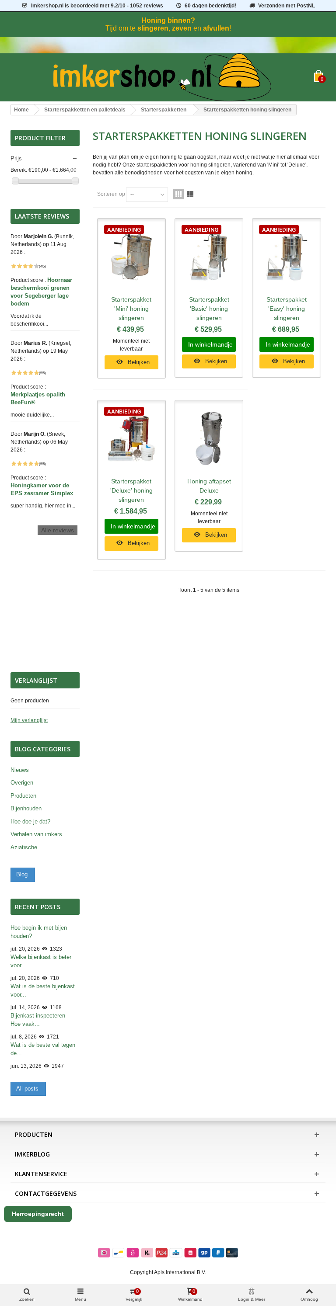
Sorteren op (111, 194)
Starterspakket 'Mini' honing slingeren (131, 308)
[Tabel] (178, 194)
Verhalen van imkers (36, 834)
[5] (36, 266)
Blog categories (42, 749)
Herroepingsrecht (38, 1213)
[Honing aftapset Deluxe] (208, 438)
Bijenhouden (26, 808)
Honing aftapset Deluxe (209, 486)
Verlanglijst (36, 680)
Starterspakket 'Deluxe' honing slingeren (131, 490)
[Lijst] (190, 194)
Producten (23, 795)
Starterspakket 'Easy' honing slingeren (286, 308)
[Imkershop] (162, 77)
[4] (30, 266)
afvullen (216, 28)
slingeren (152, 28)
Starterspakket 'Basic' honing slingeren (209, 308)
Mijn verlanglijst (29, 720)
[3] (25, 266)
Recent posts (37, 907)
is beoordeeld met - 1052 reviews (97, 6)
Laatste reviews (42, 216)
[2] (19, 266)
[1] (13, 266)
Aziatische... (26, 847)
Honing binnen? (168, 20)
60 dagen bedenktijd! (210, 6)
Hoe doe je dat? (30, 821)
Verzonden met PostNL (286, 6)
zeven (182, 28)
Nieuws (19, 770)
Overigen (21, 782)
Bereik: (18, 170)
